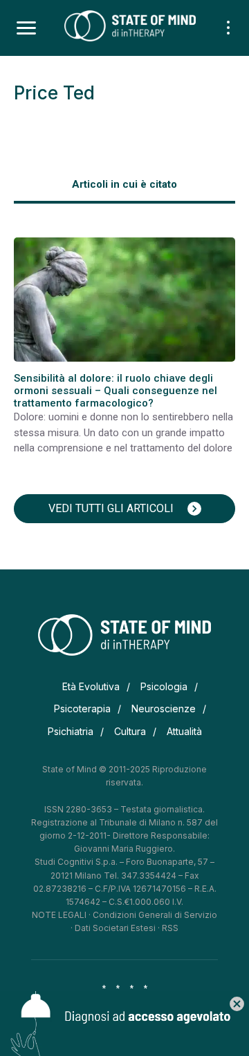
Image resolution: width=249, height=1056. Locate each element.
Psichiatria (70, 731)
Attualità (184, 731)
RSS (170, 928)
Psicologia (163, 686)
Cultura (130, 731)
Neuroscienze (163, 708)
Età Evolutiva (91, 686)
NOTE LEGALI (59, 915)
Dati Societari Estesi (115, 928)
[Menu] (26, 28)
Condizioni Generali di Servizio (155, 915)
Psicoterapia (82, 708)
